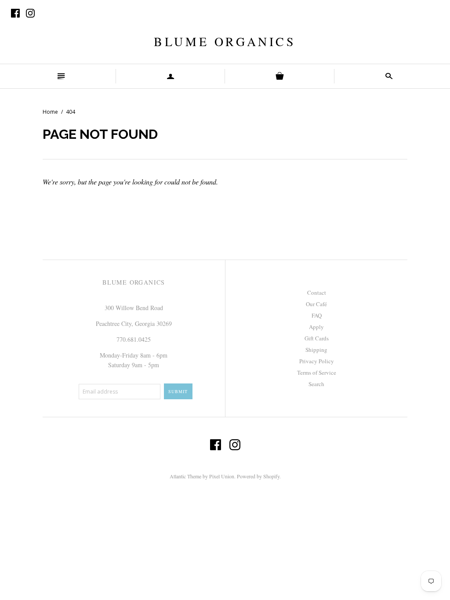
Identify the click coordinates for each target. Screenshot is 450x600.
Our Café (316, 304)
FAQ (317, 315)
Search (316, 384)
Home (50, 112)
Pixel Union (221, 476)
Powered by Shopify (258, 476)
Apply (316, 327)
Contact (316, 292)
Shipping (316, 350)
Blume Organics (225, 41)
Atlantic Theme (185, 476)
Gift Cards (317, 338)
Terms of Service (316, 372)
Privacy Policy (316, 361)
